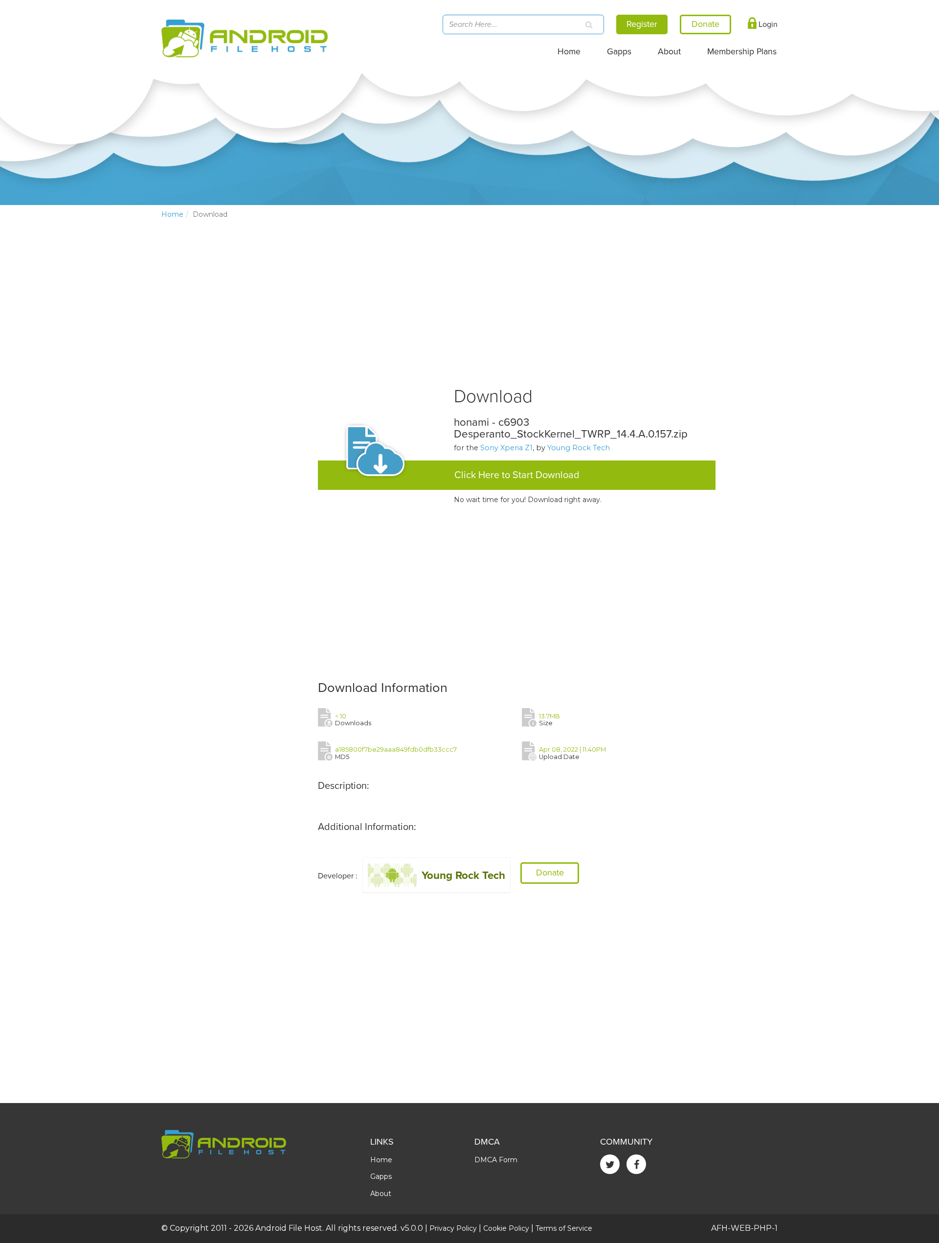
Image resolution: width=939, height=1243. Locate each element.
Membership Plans (742, 51)
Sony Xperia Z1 (506, 447)
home (172, 214)
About (669, 51)
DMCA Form (495, 1159)
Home (569, 51)
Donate (550, 872)
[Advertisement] (234, 389)
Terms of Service (564, 1228)
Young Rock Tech (578, 447)
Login (767, 24)
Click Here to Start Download (517, 475)
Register (641, 24)
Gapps (619, 51)
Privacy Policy (453, 1228)
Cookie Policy (506, 1228)
